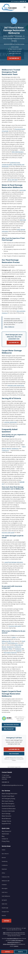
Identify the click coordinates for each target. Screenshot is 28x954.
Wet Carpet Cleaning (7, 801)
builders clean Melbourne (17, 940)
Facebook (16, 946)
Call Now (6, 921)
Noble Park (4, 904)
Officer (10, 649)
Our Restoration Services (11, 724)
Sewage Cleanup (6, 821)
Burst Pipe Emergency (8, 803)
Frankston (19, 651)
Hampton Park (5, 911)
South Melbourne (12, 643)
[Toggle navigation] (24, 7)
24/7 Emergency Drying (8, 798)
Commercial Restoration (9, 808)
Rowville (4, 915)
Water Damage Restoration (9, 793)
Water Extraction (6, 816)
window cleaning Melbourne (9, 944)
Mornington (4, 888)
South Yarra (4, 892)
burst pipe (23, 190)
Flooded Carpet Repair (8, 796)
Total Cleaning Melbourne (12, 938)
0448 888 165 (23, 1)
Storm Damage (6, 813)
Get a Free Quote (14, 753)
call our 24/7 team (12, 179)
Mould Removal (6, 818)
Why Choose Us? (9, 729)
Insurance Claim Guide (8, 811)
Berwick (9, 448)
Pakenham (5, 649)
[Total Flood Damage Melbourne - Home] (9, 7)
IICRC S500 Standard (17, 152)
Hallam (14, 637)
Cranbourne (5, 450)
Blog (3, 836)
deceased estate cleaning (13, 942)
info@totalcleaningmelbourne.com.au (12, 785)
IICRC (4, 932)
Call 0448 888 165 (14, 58)
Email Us (20, 951)
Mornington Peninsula (10, 652)
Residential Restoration (8, 806)
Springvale (4, 900)
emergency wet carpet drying (15, 385)
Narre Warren (19, 645)
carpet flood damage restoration (13, 562)
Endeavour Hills (19, 649)
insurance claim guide (8, 532)
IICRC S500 (23, 220)
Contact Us (5, 839)
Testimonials (5, 834)
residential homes (15, 162)
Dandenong (15, 448)
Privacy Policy (5, 841)
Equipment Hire (6, 823)
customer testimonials (10, 422)
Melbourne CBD (6, 641)
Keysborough (5, 907)
